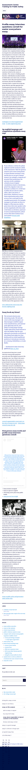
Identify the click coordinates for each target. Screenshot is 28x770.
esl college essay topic (10, 694)
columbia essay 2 (6, 735)
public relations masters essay (12, 632)
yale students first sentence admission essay (3, 740)
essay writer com (8, 641)
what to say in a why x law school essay (9, 740)
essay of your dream (10, 645)
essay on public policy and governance (12, 596)
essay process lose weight (11, 496)
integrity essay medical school (13, 655)
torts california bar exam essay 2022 (12, 304)
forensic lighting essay (8, 306)
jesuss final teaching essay (11, 643)
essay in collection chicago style (10, 728)
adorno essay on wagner (9, 710)
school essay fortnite (9, 630)
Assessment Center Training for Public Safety (12, 6)
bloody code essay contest (10, 722)
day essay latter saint (9, 692)
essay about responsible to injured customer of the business (13, 718)
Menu (4, 10)
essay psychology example (12, 637)
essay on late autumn (9, 628)
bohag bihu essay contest (9, 700)
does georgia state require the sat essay (14, 613)
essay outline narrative (10, 626)
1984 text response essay (11, 649)
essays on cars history (8, 703)
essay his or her (8, 660)
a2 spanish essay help (8, 732)
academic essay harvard (10, 609)
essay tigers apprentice (12, 639)
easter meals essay (7, 598)
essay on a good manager (9, 725)
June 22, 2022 (15, 348)
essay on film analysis (8, 707)
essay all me (8, 647)
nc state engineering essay (13, 123)
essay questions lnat (6, 740)
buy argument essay (8, 713)
